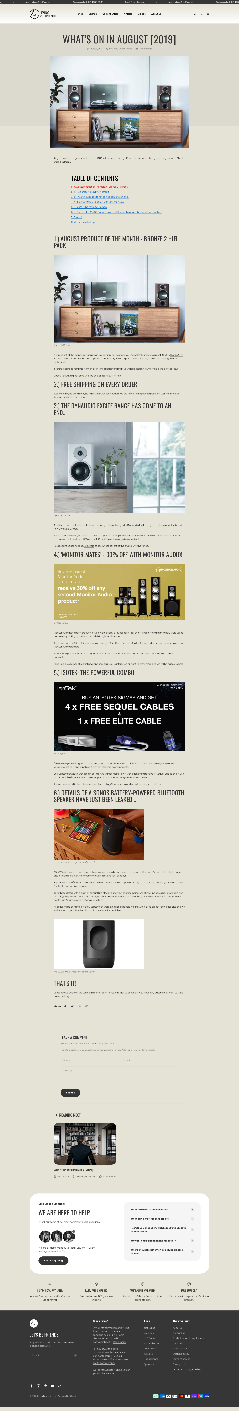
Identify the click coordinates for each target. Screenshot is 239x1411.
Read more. (119, 1342)
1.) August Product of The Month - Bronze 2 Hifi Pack (100, 186)
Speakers (149, 1364)
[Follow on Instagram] (38, 1386)
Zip (44, 1299)
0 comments (145, 48)
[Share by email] (86, 1006)
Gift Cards (149, 1328)
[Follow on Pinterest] (45, 1386)
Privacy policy (180, 1364)
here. (119, 375)
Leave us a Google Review (187, 1369)
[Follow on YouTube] (52, 1386)
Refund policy (180, 1348)
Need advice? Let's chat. (18, 2)
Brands (93, 13)
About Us (156, 13)
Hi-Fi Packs (149, 1338)
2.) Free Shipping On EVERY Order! (91, 192)
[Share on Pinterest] (79, 1006)
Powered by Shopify (67, 1396)
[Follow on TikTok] (60, 1386)
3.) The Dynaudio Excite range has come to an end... (101, 196)
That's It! (78, 217)
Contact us (179, 1333)
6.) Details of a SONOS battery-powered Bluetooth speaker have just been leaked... (118, 212)
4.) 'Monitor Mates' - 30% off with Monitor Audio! (99, 202)
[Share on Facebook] (65, 1006)
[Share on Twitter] (72, 1006)
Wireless (148, 1353)
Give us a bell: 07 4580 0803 (69, 2)
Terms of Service (141, 1050)
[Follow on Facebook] (31, 1386)
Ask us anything (53, 1260)
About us (177, 1328)
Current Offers (110, 13)
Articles (128, 13)
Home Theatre (151, 1343)
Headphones (151, 1359)
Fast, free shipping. (116, 2)
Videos (142, 13)
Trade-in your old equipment (188, 1338)
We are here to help (84, 222)
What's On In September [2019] (73, 1170)
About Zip (178, 1343)
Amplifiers (149, 1333)
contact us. (104, 1356)
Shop (80, 13)
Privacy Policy (120, 1050)
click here (89, 545)
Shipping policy (181, 1353)
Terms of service (181, 1359)
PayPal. (53, 1299)
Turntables (150, 1348)
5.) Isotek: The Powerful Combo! (90, 207)
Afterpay (65, 1296)
